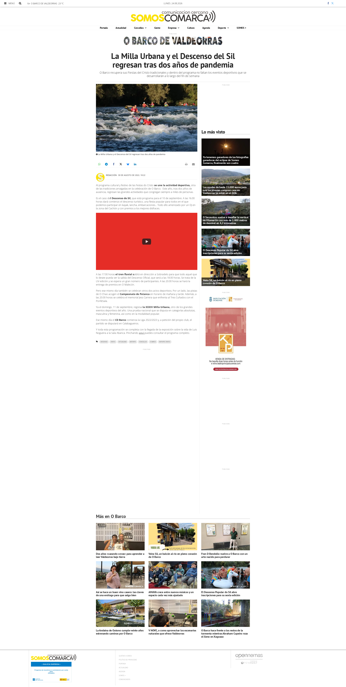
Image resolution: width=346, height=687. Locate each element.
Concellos (139, 27)
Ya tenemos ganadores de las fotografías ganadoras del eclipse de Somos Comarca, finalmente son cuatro (225, 160)
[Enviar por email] (193, 164)
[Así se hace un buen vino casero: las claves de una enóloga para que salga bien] (120, 575)
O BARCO (153, 342)
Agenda (206, 27)
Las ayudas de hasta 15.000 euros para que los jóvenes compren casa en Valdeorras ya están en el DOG (225, 190)
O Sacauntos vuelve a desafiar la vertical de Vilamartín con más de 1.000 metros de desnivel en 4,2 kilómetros (226, 220)
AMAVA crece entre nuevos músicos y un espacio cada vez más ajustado (171, 593)
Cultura (190, 27)
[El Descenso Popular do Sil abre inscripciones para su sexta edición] (226, 242)
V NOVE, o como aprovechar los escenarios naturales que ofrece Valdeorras (172, 632)
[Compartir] (320, 3)
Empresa (172, 27)
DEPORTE (133, 342)
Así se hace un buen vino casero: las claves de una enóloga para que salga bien (120, 593)
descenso (104, 342)
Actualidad (121, 27)
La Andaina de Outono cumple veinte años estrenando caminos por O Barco (120, 632)
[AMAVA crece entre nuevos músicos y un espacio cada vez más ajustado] (173, 575)
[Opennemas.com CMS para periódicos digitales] (249, 659)
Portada (104, 27)
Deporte (222, 27)
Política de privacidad (128, 660)
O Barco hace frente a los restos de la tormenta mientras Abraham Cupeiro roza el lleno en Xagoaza (224, 633)
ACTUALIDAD (123, 342)
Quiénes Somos (125, 656)
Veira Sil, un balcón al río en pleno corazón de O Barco (222, 281)
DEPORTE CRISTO (164, 342)
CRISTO (113, 342)
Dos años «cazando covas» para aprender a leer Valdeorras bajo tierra (120, 555)
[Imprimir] (186, 164)
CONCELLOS (143, 342)
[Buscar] (20, 3)
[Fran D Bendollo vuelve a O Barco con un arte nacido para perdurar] (225, 536)
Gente (157, 27)
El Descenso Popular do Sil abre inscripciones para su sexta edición (222, 251)
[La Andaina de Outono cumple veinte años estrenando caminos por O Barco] (120, 613)
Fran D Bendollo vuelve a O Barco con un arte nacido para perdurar (224, 555)
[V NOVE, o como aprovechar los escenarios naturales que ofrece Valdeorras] (173, 613)
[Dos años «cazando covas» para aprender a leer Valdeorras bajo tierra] (120, 536)
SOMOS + (241, 27)
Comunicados (124, 679)
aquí (141, 332)
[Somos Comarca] (173, 16)
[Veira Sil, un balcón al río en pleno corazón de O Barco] (226, 272)
